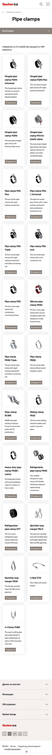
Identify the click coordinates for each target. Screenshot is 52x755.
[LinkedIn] (10, 734)
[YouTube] (20, 734)
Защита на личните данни (29, 746)
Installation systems (13, 12)
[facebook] (25, 734)
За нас (13, 746)
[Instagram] (4, 734)
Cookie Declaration (13, 749)
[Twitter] (15, 734)
